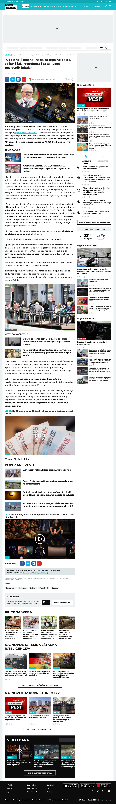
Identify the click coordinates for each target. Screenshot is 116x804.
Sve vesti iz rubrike (39, 729)
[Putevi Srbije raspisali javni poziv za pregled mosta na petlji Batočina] (13, 484)
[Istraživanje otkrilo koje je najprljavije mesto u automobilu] (94, 330)
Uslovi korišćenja (15, 579)
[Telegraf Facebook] (97, 1)
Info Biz (8, 55)
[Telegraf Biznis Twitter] (101, 1)
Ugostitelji (43, 588)
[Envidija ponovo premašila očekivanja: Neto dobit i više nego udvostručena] (16, 705)
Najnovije (86, 85)
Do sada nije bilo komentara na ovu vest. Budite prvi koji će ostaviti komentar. (23, 602)
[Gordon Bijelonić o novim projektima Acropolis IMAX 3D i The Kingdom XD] (19, 752)
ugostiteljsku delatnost (25, 132)
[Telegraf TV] (109, 1)
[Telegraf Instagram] (105, 1)
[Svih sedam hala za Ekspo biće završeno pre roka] (13, 473)
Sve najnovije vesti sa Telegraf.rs (94, 222)
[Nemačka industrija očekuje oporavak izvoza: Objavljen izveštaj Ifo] (40, 661)
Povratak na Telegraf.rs (15, 1)
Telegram (43, 573)
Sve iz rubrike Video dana (40, 773)
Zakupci (55, 588)
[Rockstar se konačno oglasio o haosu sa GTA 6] (82, 283)
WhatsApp (27, 573)
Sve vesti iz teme (40, 685)
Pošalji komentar (62, 602)
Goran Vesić (10, 588)
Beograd (22, 588)
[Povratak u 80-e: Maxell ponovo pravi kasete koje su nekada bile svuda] (82, 301)
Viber (35, 573)
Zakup (32, 588)
